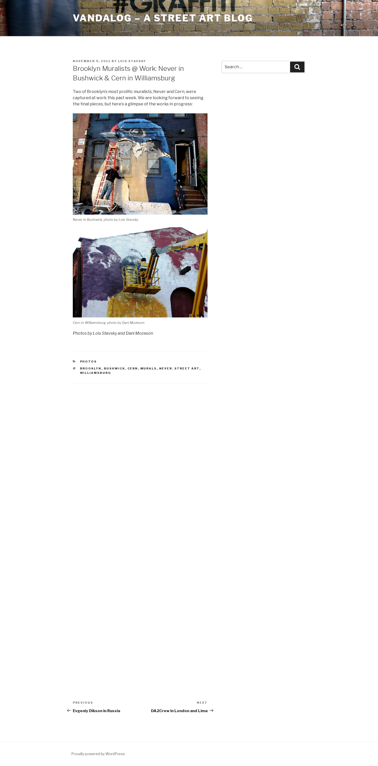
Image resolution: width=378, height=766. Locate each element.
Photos (88, 361)
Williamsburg (95, 373)
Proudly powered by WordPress (98, 754)
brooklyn (91, 368)
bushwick (114, 368)
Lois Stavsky (132, 61)
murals (148, 368)
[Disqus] (140, 455)
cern (133, 368)
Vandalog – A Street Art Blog (163, 18)
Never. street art (179, 368)
